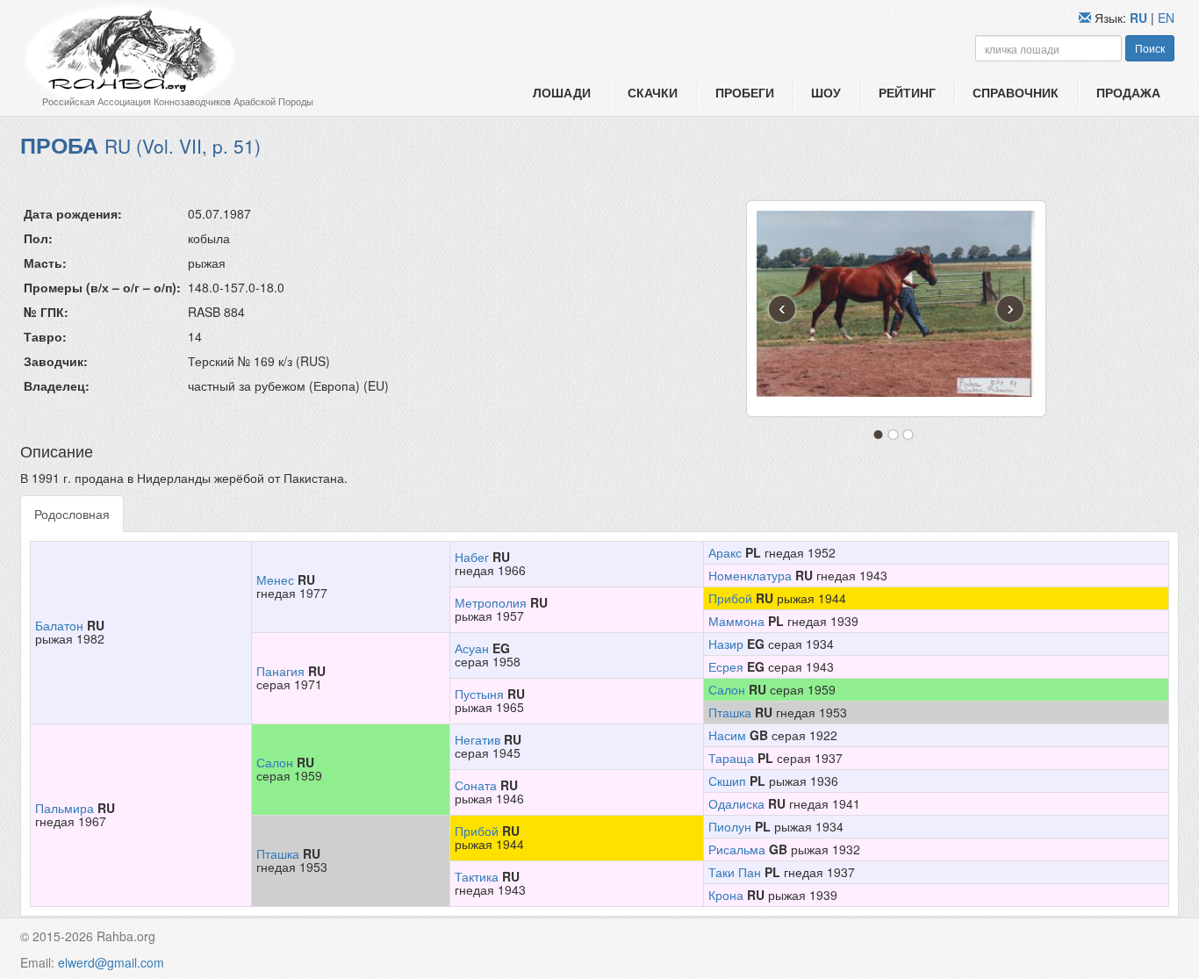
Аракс (725, 552)
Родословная (72, 513)
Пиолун (729, 826)
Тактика (477, 876)
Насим (727, 735)
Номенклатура (750, 575)
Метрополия (491, 602)
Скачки (653, 92)
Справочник (1016, 92)
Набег (472, 556)
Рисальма (736, 849)
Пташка (729, 712)
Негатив (477, 739)
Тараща (731, 758)
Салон (726, 689)
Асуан (472, 648)
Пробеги (744, 92)
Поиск (1150, 47)
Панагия (280, 671)
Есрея (725, 666)
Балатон (59, 625)
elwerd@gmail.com (111, 962)
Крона (725, 894)
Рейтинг (907, 92)
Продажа (1128, 92)
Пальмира (64, 808)
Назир (725, 643)
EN (1166, 17)
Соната (476, 785)
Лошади (562, 92)
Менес (275, 579)
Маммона (736, 621)
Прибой (730, 598)
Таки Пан (734, 872)
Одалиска (736, 803)
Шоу (826, 92)
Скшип (727, 780)
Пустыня (479, 693)
